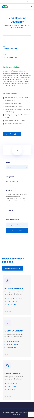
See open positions (11, 268)
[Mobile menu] (31, 6)
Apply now (7, 311)
